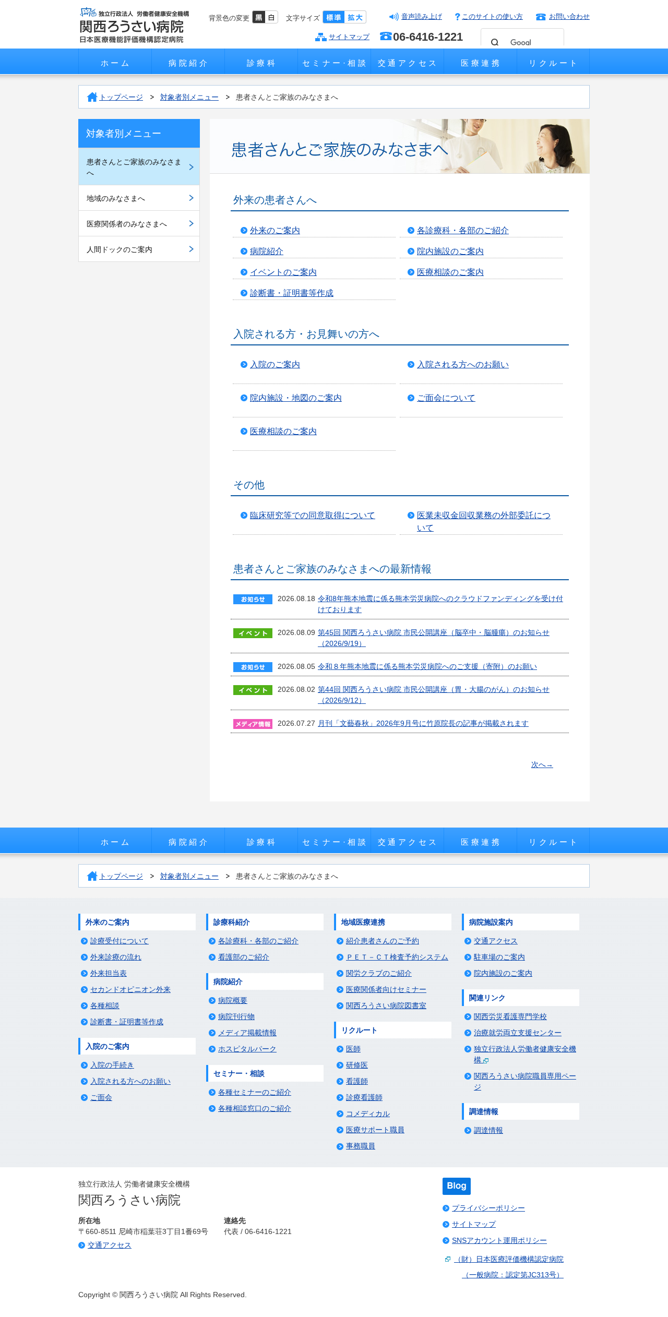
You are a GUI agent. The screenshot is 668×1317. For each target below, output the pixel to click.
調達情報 (488, 1130)
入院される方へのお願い (463, 364)
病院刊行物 (236, 1016)
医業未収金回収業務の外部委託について (484, 521)
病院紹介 (189, 62)
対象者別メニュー (189, 97)
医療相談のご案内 (450, 272)
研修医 (357, 1065)
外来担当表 (108, 973)
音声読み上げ (421, 16)
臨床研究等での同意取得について (312, 515)
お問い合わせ (569, 16)
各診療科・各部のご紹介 (463, 230)
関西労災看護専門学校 (510, 1016)
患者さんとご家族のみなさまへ (287, 97)
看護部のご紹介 (243, 957)
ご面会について (446, 397)
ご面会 (101, 1097)
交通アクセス (408, 62)
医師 (353, 1049)
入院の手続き (112, 1065)
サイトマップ (349, 37)
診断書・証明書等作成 (291, 293)
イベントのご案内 (283, 272)
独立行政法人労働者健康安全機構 (525, 1054)
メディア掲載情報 (247, 1032)
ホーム (116, 62)
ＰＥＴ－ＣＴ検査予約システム (397, 957)
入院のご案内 (275, 364)
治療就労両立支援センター (518, 1032)
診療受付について (119, 941)
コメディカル (368, 1113)
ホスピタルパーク (247, 1049)
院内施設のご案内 (450, 251)
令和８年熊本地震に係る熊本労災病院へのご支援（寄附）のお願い (427, 666)
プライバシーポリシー (488, 1208)
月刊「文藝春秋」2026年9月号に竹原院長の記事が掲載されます (423, 723)
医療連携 (481, 62)
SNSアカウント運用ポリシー (499, 1240)
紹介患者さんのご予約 (382, 941)
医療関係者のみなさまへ (127, 224)
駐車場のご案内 (499, 957)
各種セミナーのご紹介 (254, 1092)
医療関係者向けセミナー (386, 989)
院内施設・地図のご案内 (296, 397)
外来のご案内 (275, 230)
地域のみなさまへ (116, 198)
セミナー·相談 (335, 62)
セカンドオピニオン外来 (130, 989)
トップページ (121, 97)
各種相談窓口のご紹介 (254, 1108)
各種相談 (105, 1005)
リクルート (554, 62)
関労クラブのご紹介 (379, 973)
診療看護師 (364, 1097)
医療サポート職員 (375, 1130)
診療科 (262, 62)
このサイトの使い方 (492, 16)
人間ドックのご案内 (119, 249)
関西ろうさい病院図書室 (386, 1005)
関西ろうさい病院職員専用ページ (525, 1081)
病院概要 (232, 1000)
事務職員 (360, 1146)
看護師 (357, 1081)
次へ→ (542, 764)
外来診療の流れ (115, 957)
